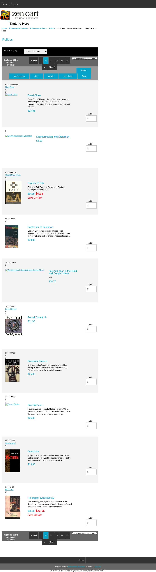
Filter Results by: (11, 51)
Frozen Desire (36, 405)
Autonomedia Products (18, 28)
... (41, 60)
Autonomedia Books (38, 28)
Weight (51, 76)
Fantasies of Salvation (40, 227)
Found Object (10, 309)
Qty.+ (36, 76)
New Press (9, 87)
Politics (52, 28)
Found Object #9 (37, 317)
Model (83, 71)
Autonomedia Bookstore (76, 566)
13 (57, 60)
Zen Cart (98, 566)
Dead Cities (34, 95)
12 (51, 60)
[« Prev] (34, 60)
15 (67, 60)
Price (84, 76)
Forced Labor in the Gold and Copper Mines (63, 272)
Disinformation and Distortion (52, 136)
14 (62, 60)
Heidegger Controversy (41, 497)
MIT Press (9, 490)
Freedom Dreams (38, 361)
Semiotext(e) (10, 443)
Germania (33, 451)
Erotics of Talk (36, 183)
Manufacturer (19, 76)
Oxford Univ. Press (13, 175)
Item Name (68, 76)
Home (4, 4)
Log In (15, 4)
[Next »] (52, 67)
